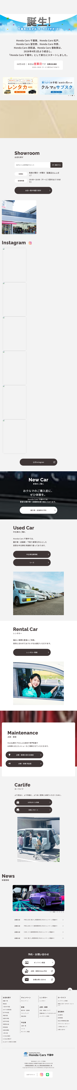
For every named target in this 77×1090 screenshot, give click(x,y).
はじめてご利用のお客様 (9, 1042)
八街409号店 (6, 1006)
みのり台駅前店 (7, 1009)
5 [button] (57, 911)
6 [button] (59, 911)
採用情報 (60, 1018)
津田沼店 (5, 1015)
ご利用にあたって (62, 1026)
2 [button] (70, 95)
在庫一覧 (23, 1025)
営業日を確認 (52, 64)
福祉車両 (23, 1016)
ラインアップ (24, 1013)
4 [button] (74, 95)
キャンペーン (24, 1001)
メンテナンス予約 (44, 1016)
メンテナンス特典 (63, 1001)
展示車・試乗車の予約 (38, 510)
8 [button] (63, 911)
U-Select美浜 (6, 1036)
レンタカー (43, 1001)
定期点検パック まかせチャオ (48, 1013)
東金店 (5, 1003)
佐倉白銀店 (6, 1030)
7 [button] (61, 911)
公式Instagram (38, 462)
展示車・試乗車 (25, 1010)
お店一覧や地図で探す (33, 190)
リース (32, 562)
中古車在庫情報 (31, 554)
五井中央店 (6, 1021)
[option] (20, 86)
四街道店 (5, 1027)
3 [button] (72, 95)
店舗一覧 (5, 1001)
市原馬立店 (6, 1024)
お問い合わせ (61, 1029)
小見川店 (5, 1033)
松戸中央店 (6, 1012)
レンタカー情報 (31, 652)
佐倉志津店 (6, 1018)
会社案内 (60, 1015)
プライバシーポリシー (64, 1023)
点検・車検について (45, 1010)
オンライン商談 (25, 1031)
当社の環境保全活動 (63, 1020)
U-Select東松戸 (7, 1039)
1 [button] (68, 95)
